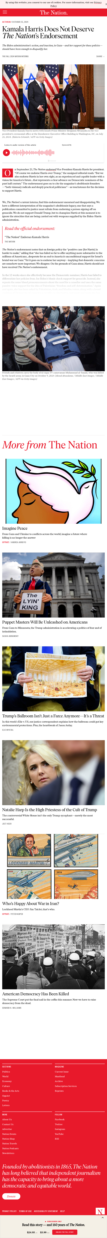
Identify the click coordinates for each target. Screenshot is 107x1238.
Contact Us (7, 1124)
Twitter (59, 1124)
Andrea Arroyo (18, 542)
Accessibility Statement (46, 1211)
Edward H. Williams (11, 1008)
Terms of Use (25, 1211)
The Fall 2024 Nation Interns (15, 56)
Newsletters (8, 1153)
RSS (57, 1138)
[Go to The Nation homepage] (53, 12)
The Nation (10, 241)
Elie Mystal (8, 730)
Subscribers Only (54, 1221)
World (5, 1076)
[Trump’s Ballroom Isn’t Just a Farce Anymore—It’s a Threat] (53, 678)
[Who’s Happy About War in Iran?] (53, 866)
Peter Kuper (17, 914)
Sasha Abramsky (10, 636)
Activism (6, 22)
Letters (5, 1105)
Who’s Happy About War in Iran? (30, 903)
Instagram (60, 1129)
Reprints (59, 1091)
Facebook (60, 1119)
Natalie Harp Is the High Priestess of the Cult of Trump (49, 809)
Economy (7, 1081)
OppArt (5, 542)
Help (62, 1211)
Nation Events (9, 1134)
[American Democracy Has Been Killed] (53, 956)
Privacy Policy (9, 1211)
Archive (59, 1081)
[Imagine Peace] (53, 491)
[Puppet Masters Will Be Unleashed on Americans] (53, 585)
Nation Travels (9, 1143)
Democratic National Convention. (21, 299)
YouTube (59, 1134)
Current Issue (62, 1071)
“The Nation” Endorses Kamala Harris (27, 237)
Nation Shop (8, 1138)
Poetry (5, 1100)
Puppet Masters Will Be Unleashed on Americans (45, 622)
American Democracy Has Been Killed (35, 993)
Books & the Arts (10, 1091)
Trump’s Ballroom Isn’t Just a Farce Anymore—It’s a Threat (53, 715)
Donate (11, 1196)
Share (99, 56)
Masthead (60, 1076)
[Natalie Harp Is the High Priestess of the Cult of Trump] (53, 772)
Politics (6, 1071)
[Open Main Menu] (5, 12)
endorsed (51, 169)
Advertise (7, 1129)
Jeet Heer (6, 823)
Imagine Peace (14, 528)
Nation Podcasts (10, 1148)
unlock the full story (65, 1232)
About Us (7, 1119)
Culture (6, 1086)
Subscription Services (66, 1086)
